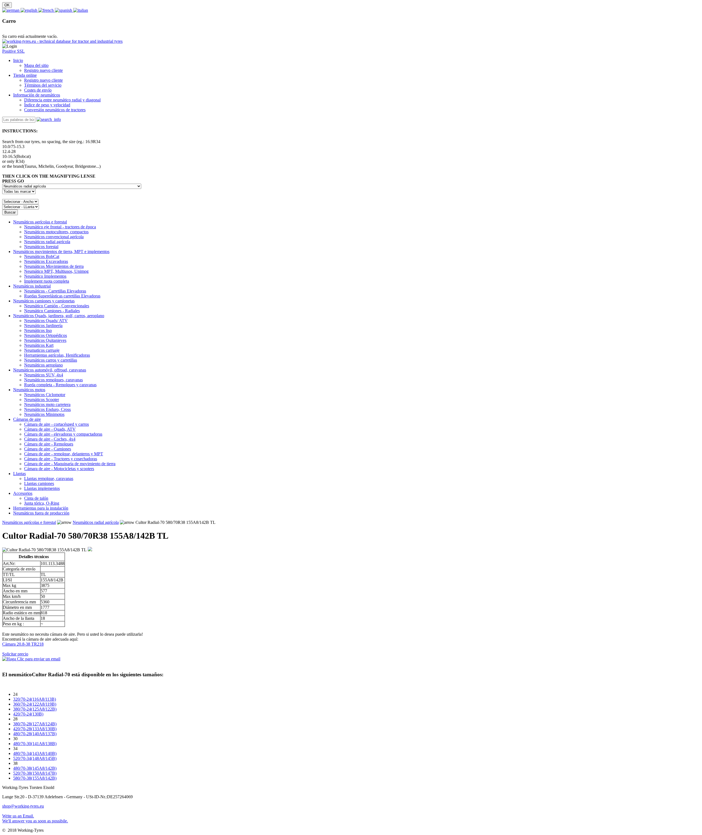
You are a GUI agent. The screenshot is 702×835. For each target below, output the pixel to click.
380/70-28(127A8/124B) (34, 724)
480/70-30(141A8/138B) (34, 743)
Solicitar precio (15, 654)
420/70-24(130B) (28, 714)
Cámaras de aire (27, 419)
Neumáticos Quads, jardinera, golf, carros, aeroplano (58, 315)
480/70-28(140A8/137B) (34, 733)
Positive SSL (13, 51)
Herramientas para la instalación (40, 508)
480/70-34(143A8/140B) (34, 753)
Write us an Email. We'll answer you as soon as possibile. (35, 818)
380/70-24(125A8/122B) (34, 709)
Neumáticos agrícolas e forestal (40, 222)
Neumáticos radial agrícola (96, 522)
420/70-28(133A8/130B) (34, 728)
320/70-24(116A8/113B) (34, 699)
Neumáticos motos (29, 389)
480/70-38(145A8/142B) (34, 768)
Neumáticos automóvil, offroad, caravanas (49, 370)
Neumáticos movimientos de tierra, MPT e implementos (61, 251)
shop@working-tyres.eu (23, 806)
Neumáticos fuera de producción (41, 513)
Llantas (19, 473)
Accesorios (22, 493)
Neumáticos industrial (32, 286)
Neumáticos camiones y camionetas (44, 301)
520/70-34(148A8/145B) (34, 758)
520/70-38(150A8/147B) (34, 773)
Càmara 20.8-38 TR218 (23, 644)
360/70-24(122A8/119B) (34, 704)
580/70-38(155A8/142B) (34, 778)
